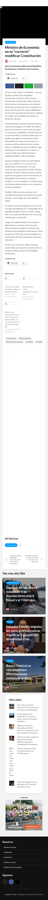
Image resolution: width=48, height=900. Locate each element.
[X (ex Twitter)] (5, 881)
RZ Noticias (12, 61)
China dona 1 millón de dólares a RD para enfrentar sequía (12, 289)
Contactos (8, 852)
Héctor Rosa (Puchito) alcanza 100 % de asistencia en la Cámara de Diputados (27, 707)
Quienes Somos (10, 847)
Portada (39, 342)
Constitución (11, 338)
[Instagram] (17, 881)
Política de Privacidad (12, 867)
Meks (26, 894)
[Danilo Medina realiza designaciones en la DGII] (30, 281)
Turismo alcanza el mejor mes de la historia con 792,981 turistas (26, 750)
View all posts (11, 545)
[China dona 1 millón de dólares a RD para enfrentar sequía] (12, 281)
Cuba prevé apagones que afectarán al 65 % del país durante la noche (27, 784)
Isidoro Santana (25, 338)
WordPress (40, 894)
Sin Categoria (10, 42)
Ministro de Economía (14, 342)
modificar (29, 342)
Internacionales (13, 583)
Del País (10, 622)
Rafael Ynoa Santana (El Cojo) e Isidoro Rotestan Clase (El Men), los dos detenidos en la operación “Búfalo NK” (12, 319)
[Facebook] (11, 881)
